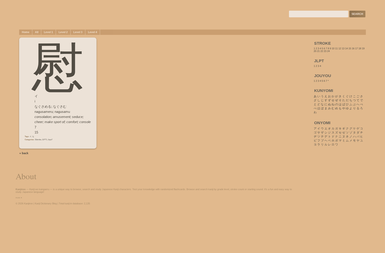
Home (25, 32)
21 (318, 51)
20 (315, 51)
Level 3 (77, 32)
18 (359, 48)
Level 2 (63, 32)
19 (363, 48)
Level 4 (92, 32)
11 (336, 48)
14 (346, 48)
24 (328, 51)
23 (325, 51)
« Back (23, 153)
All (36, 32)
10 (333, 48)
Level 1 (48, 32)
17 (356, 48)
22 (321, 51)
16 (353, 48)
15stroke (38, 139)
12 (339, 48)
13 (343, 48)
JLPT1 (44, 139)
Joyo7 (50, 139)
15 (349, 48)
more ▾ (19, 198)
